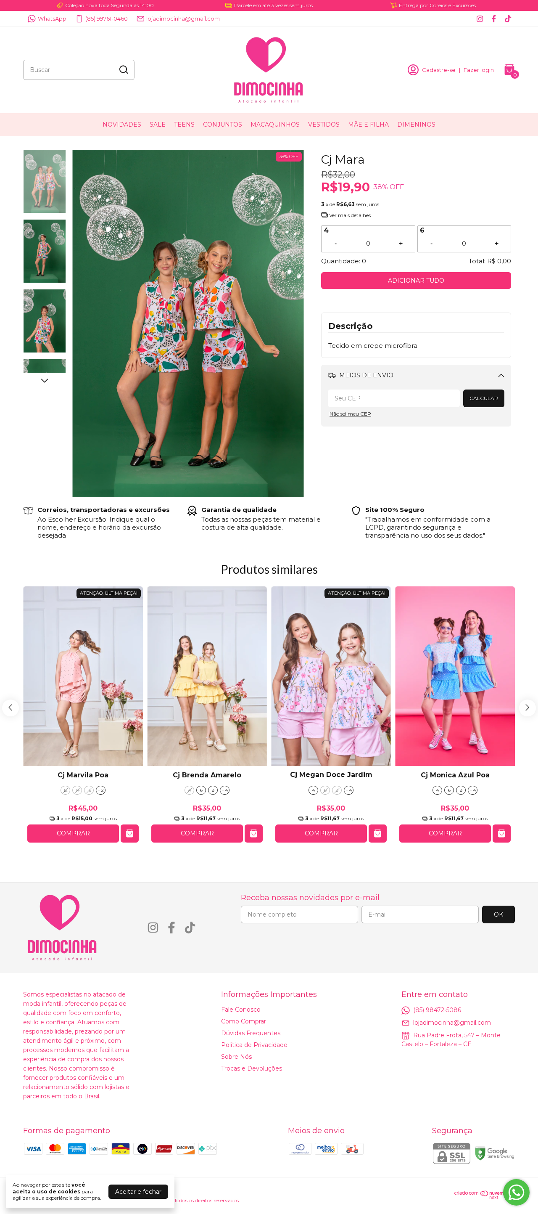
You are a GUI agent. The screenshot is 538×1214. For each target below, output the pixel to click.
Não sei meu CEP (350, 414)
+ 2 (101, 790)
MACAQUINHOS (275, 124)
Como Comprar (243, 1021)
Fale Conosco (241, 1009)
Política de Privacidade (254, 1045)
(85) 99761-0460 (106, 18)
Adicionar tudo (416, 280)
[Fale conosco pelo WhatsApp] (516, 1192)
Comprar (73, 833)
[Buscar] (123, 69)
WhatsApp (52, 18)
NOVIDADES (122, 124)
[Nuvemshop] (484, 1197)
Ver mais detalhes (349, 215)
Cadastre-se (439, 69)
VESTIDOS (324, 124)
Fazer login (479, 69)
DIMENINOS (416, 124)
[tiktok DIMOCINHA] (508, 19)
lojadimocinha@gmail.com (183, 18)
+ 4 (225, 790)
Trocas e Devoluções (251, 1068)
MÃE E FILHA (368, 124)
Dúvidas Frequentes (250, 1033)
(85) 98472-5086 (437, 1009)
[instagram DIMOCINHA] (480, 19)
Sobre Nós (236, 1056)
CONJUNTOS (222, 124)
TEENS (184, 124)
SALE (158, 124)
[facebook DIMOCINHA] (494, 19)
